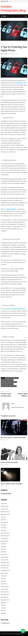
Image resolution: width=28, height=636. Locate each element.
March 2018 (4, 584)
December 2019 (5, 533)
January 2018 (4, 589)
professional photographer (15, 309)
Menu (4, 16)
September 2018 (5, 570)
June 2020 (3, 525)
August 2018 (4, 573)
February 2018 (4, 586)
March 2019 (4, 554)
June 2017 (3, 608)
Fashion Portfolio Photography (9, 462)
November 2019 (5, 536)
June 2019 (3, 546)
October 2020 (4, 522)
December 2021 (5, 511)
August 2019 (4, 541)
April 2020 (3, 530)
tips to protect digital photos (8, 386)
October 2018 (4, 568)
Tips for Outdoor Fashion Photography (11, 484)
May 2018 (3, 578)
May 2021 (3, 519)
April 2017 (3, 613)
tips (2, 44)
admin (6, 53)
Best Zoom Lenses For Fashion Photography (13, 437)
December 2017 (5, 592)
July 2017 (3, 605)
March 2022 (4, 503)
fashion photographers (7, 380)
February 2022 (4, 506)
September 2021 (5, 514)
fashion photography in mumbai (8, 382)
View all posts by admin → (17, 407)
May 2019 (3, 549)
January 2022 (4, 509)
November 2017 (5, 594)
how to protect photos (7, 384)
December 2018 (5, 562)
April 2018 (3, 581)
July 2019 (3, 544)
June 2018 (3, 576)
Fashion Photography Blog (13, 8)
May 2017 (3, 610)
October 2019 (4, 538)
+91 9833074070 (5, 623)
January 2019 (4, 560)
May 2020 (3, 528)
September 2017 (5, 600)
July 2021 (3, 517)
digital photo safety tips (12, 378)
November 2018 (5, 565)
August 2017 (4, 602)
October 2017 (4, 597)
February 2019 (4, 557)
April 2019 (3, 552)
